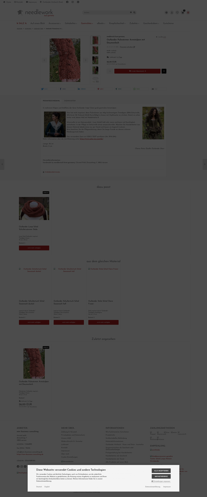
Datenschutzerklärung (152, 487)
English (47, 487)
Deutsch (39, 487)
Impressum (167, 487)
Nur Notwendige (161, 476)
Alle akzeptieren (161, 471)
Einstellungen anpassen (161, 481)
